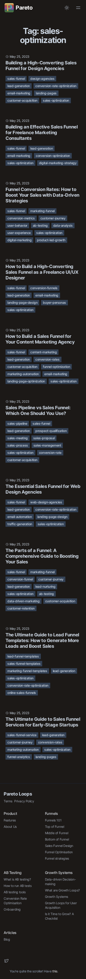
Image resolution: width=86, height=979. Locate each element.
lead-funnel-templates (23, 656)
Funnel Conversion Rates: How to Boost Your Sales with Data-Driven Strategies (42, 195)
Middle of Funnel (56, 833)
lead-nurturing (45, 586)
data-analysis (63, 225)
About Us (10, 826)
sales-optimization (56, 100)
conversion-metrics (21, 218)
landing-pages (46, 93)
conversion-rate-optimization (55, 86)
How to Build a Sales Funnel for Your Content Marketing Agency (40, 339)
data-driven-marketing (23, 601)
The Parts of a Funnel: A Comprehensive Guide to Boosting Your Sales (42, 556)
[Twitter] (6, 960)
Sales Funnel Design (59, 846)
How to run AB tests (17, 886)
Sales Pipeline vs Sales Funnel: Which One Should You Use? (38, 410)
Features (10, 820)
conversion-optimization (53, 156)
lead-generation (18, 86)
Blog (7, 939)
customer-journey (53, 218)
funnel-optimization (56, 367)
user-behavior (17, 225)
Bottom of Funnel (57, 839)
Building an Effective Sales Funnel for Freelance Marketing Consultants (42, 132)
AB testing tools (15, 892)
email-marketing (18, 93)
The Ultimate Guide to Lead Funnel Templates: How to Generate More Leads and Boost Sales (42, 640)
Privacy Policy (24, 801)
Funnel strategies (57, 858)
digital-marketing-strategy (58, 163)
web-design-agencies (46, 502)
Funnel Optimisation (59, 852)
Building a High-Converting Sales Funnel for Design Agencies (41, 65)
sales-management (47, 445)
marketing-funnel (42, 211)
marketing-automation (23, 374)
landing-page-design (22, 302)
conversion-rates (47, 359)
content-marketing (43, 352)
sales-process (17, 445)
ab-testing (40, 225)
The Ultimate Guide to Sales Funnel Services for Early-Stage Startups (43, 722)
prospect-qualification (51, 431)
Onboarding (12, 909)
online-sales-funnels (21, 693)
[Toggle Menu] (78, 8)
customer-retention (21, 608)
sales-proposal (44, 438)
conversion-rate (50, 452)
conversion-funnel (20, 579)
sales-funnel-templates (23, 663)
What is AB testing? (17, 879)
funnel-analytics (18, 757)
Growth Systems (56, 897)
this (54, 971)
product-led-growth (51, 240)
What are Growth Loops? (62, 890)
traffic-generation (19, 524)
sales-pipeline (17, 423)
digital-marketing (19, 240)
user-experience (19, 233)
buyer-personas (54, 302)
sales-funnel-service (21, 735)
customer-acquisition (22, 100)
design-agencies (42, 78)
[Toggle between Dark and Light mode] (67, 8)
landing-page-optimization (26, 381)
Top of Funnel (54, 826)
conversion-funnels (44, 288)
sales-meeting (17, 438)
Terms (8, 801)
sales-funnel (16, 78)
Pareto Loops (18, 794)
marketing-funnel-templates (27, 671)
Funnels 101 (53, 820)
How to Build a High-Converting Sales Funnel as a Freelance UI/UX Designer (42, 272)
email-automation (19, 517)
